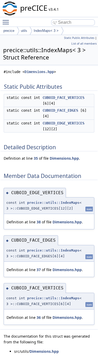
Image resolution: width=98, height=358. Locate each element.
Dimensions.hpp (39, 72)
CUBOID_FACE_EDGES (60, 110)
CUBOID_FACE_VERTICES (63, 98)
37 (39, 269)
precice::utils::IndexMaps (53, 203)
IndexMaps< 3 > (46, 31)
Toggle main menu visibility (6, 22)
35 (36, 158)
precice (8, 31)
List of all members (84, 43)
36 (39, 317)
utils (24, 31)
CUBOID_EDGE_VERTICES (63, 123)
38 (39, 221)
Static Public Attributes (79, 38)
